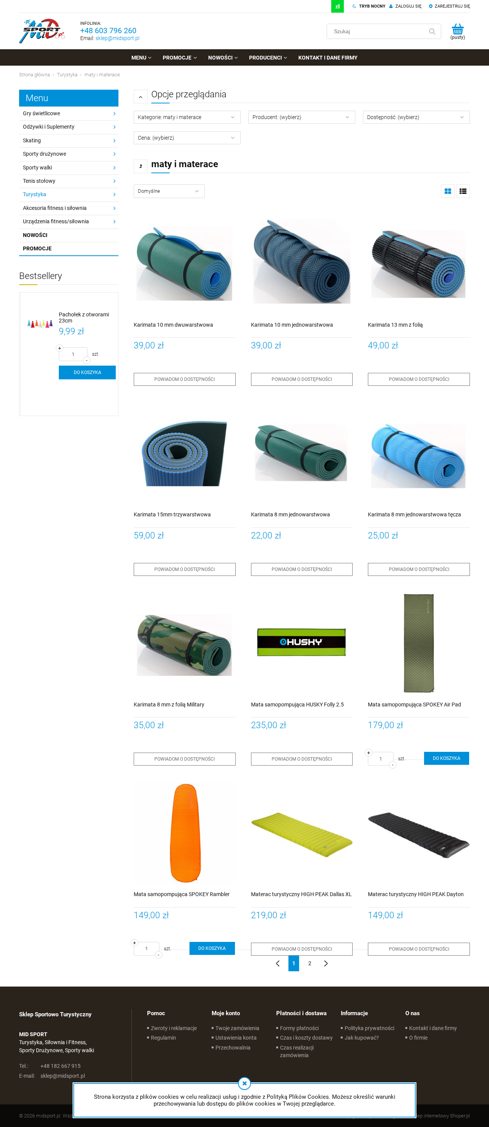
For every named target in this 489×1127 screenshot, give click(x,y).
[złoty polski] (337, 6)
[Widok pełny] (463, 191)
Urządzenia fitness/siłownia (56, 221)
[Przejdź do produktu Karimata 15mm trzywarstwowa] (185, 453)
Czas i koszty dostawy (306, 1038)
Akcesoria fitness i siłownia (55, 208)
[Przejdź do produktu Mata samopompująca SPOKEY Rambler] (185, 833)
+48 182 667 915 (50, 1066)
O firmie (418, 1038)
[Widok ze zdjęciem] (448, 191)
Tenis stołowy (39, 181)
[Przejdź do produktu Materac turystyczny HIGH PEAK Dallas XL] (302, 833)
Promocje (37, 248)
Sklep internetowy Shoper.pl (440, 1116)
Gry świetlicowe (41, 113)
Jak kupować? (362, 1038)
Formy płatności (299, 1028)
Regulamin (163, 1038)
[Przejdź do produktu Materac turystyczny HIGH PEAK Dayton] (419, 833)
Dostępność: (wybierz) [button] (393, 117)
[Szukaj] (432, 31)
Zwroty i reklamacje (174, 1028)
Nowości (35, 235)
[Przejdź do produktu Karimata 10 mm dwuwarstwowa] (185, 263)
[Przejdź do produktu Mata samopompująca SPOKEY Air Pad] (419, 643)
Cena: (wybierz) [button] (156, 138)
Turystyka (34, 194)
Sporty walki (37, 167)
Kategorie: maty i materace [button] (169, 117)
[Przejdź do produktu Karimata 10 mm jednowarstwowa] (302, 263)
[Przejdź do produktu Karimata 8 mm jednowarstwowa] (302, 453)
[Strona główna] (42, 31)
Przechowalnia (233, 1048)
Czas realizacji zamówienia (297, 1051)
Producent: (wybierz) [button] (277, 117)
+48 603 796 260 (108, 30)
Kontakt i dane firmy (433, 1028)
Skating (32, 140)
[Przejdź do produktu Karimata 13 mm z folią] (419, 263)
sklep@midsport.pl (117, 38)
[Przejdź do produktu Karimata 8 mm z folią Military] (185, 643)
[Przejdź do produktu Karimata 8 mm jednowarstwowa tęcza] (419, 453)
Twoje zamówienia (237, 1028)
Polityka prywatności (369, 1028)
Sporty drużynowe (44, 154)
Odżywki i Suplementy (48, 127)
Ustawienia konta (236, 1038)
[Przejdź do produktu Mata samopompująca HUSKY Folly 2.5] (302, 643)
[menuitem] (141, 57)
